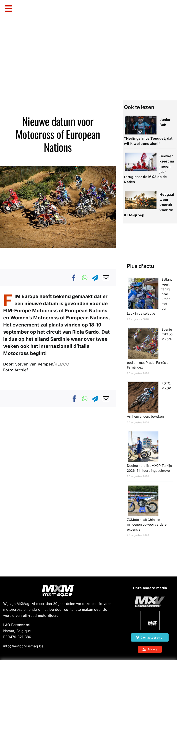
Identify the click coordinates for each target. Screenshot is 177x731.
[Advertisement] (89, 694)
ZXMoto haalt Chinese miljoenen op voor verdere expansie (147, 524)
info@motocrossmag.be (23, 646)
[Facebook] (74, 277)
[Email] (106, 277)
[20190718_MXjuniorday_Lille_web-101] (150, 598)
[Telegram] (95, 277)
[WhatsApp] (85, 277)
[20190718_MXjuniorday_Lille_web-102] (150, 612)
